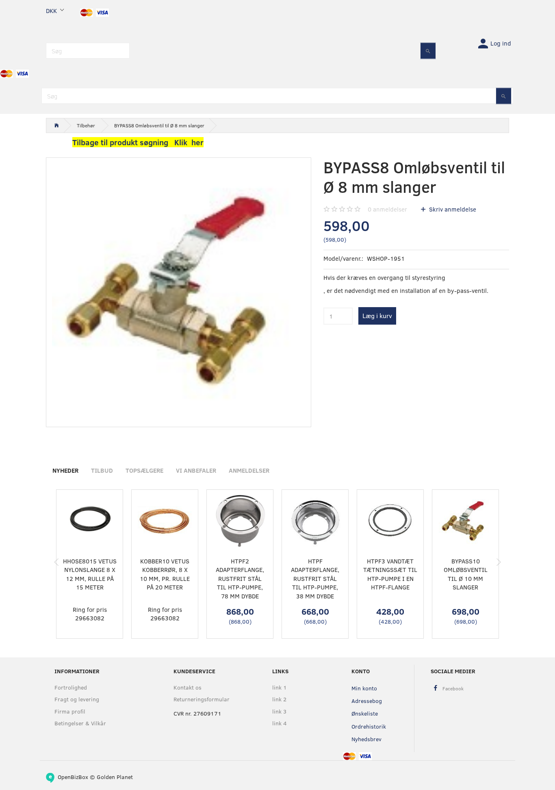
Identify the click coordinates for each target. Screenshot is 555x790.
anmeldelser (387, 209)
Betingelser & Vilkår (80, 723)
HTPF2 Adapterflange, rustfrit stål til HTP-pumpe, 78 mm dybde (240, 578)
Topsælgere (144, 470)
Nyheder (65, 470)
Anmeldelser (249, 470)
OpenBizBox (73, 777)
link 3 (279, 711)
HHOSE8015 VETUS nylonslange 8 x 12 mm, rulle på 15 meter (90, 574)
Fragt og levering (76, 699)
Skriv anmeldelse (451, 209)
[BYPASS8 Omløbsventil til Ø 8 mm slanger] (178, 290)
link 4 (279, 723)
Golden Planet (115, 777)
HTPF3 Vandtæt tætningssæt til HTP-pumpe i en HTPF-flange (390, 574)
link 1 (279, 687)
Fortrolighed (70, 687)
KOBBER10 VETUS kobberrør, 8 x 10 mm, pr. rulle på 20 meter (165, 574)
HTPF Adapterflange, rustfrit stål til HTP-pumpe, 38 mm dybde (315, 578)
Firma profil (69, 711)
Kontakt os (187, 687)
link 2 (279, 699)
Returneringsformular (201, 699)
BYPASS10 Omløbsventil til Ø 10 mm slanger (466, 574)
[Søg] (428, 50)
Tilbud (102, 470)
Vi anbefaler (196, 470)
